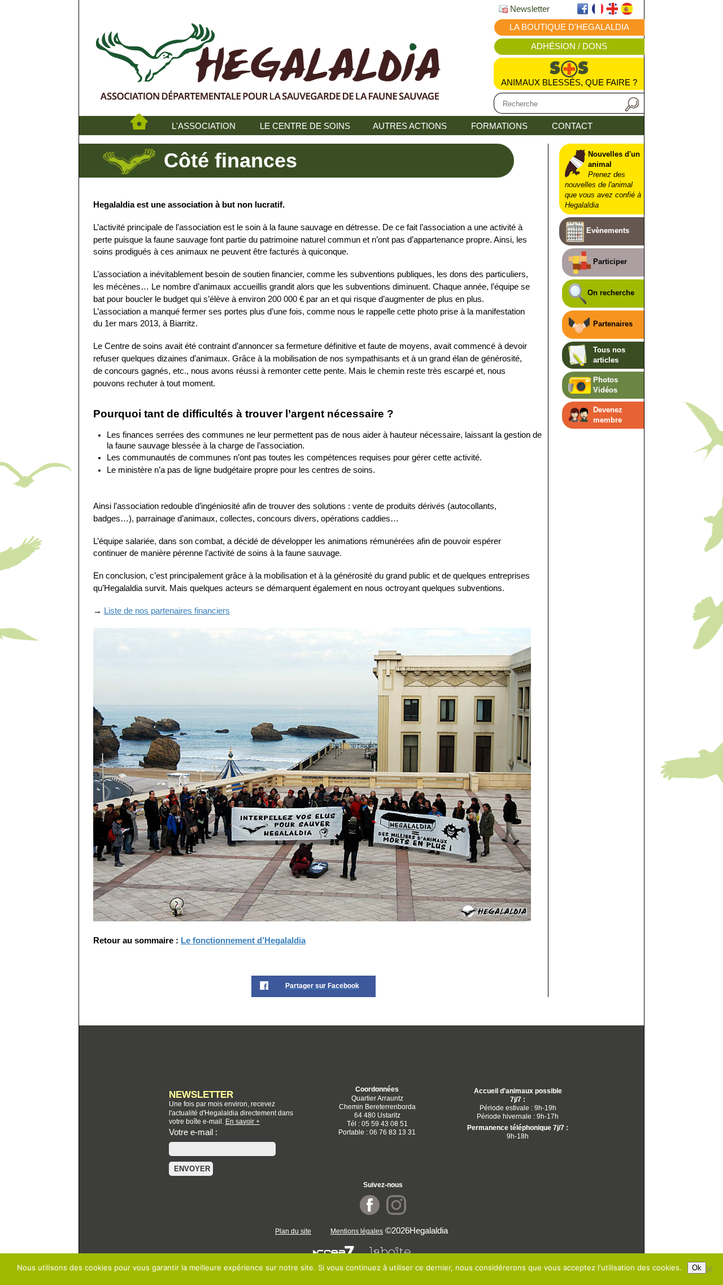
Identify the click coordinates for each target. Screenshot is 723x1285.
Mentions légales (356, 1231)
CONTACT (572, 126)
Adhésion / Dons (569, 46)
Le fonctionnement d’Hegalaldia (243, 940)
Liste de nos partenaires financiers (167, 610)
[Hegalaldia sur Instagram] (396, 1212)
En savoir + (242, 1121)
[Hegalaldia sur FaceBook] (370, 1212)
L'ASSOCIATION (204, 126)
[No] (709, 1269)
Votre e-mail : (193, 1132)
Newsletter (529, 9)
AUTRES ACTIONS (410, 126)
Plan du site (293, 1231)
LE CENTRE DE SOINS (305, 126)
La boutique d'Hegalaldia (569, 27)
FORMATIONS (499, 126)
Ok (697, 1268)
